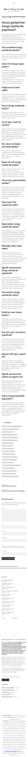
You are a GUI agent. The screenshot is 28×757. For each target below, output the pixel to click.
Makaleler (8, 422)
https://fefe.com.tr (5, 568)
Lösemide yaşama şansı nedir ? (8, 601)
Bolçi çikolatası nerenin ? (7, 594)
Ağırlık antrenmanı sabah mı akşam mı (11, 429)
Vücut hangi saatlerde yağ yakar (9, 471)
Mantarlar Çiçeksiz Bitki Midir (8, 687)
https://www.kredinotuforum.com (9, 566)
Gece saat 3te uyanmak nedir (9, 454)
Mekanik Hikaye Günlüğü (14, 9)
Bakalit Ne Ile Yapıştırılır (9, 486)
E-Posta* (3, 531)
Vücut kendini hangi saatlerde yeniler (10, 476)
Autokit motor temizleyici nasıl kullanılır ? (10, 591)
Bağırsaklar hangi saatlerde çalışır (10, 434)
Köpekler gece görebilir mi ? (8, 612)
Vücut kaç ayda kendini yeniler (9, 473)
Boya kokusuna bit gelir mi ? (7, 605)
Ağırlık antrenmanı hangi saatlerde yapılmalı (12, 426)
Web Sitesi (4, 537)
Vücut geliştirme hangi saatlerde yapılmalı (11, 465)
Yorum (3, 508)
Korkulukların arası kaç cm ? (7, 583)
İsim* (3, 524)
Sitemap (24, 568)
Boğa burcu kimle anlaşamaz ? (8, 587)
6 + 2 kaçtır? (4, 551)
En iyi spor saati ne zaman (8, 448)
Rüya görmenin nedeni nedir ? (8, 598)
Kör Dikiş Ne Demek (6, 692)
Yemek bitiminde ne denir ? (7, 580)
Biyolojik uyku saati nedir (8, 443)
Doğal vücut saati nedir (7, 445)
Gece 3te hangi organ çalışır (8, 451)
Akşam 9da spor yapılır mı (8, 432)
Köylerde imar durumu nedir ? (8, 609)
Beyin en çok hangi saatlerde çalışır (10, 437)
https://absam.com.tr (16, 568)
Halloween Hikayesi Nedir (7, 696)
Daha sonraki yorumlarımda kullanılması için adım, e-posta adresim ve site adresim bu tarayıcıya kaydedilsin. (13, 547)
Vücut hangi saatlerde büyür (8, 468)
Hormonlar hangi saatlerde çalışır (10, 457)
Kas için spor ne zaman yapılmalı (9, 459)
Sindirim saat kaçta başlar (8, 462)
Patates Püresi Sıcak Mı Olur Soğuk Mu (13, 491)
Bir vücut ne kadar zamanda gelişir (10, 440)
